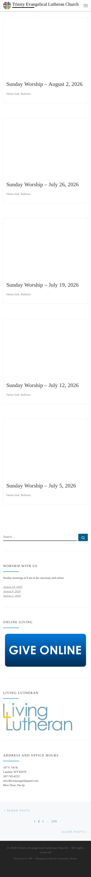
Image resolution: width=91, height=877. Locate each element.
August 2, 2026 (12, 595)
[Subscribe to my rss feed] (4, 521)
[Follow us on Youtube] (17, 521)
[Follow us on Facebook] (11, 521)
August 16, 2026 (12, 586)
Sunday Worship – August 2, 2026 (44, 84)
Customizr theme (67, 858)
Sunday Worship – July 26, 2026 (42, 184)
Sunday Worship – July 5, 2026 (41, 486)
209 (54, 821)
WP (30, 858)
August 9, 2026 (12, 591)
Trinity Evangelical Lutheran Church (43, 847)
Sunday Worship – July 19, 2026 (42, 285)
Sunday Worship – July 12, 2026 (42, 385)
